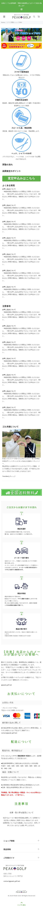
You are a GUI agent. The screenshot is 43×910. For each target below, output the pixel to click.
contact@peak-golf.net (9, 733)
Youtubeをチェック (9, 476)
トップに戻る (21, 905)
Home (3, 22)
